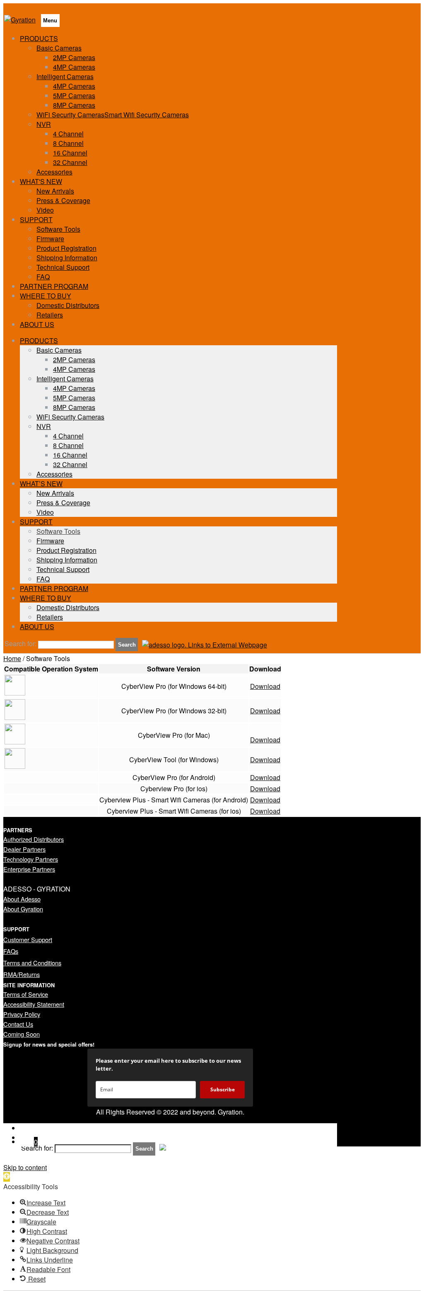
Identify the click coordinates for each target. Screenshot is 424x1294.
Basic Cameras (59, 48)
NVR (43, 124)
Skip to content (25, 1167)
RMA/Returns (21, 974)
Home (12, 658)
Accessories (54, 172)
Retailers (49, 315)
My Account (37, 1128)
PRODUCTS (39, 38)
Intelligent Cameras (65, 76)
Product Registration (66, 248)
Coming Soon (21, 1034)
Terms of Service (25, 994)
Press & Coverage (63, 200)
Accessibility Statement (33, 1004)
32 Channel (70, 162)
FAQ (43, 276)
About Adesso (22, 898)
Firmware (50, 238)
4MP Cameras (74, 67)
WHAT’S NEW (41, 483)
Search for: (20, 644)
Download (265, 686)
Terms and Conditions (32, 962)
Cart (29, 1141)
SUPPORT (36, 219)
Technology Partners (30, 859)
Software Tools (58, 229)
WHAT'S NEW (41, 181)
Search (127, 645)
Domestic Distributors (67, 305)
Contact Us (18, 1024)
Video (45, 210)
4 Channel (68, 133)
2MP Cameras (74, 57)
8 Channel (68, 143)
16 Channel (70, 153)
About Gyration (23, 908)
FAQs (10, 951)
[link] (204, 644)
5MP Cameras (74, 95)
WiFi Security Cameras (70, 417)
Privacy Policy (21, 1014)
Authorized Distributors (33, 839)
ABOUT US (37, 324)
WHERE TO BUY (45, 295)
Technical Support (62, 267)
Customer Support (27, 939)
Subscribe (222, 1089)
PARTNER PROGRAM (54, 286)
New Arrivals (55, 191)
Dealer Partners (24, 849)
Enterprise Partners (29, 869)
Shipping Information (66, 257)
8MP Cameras (74, 105)
